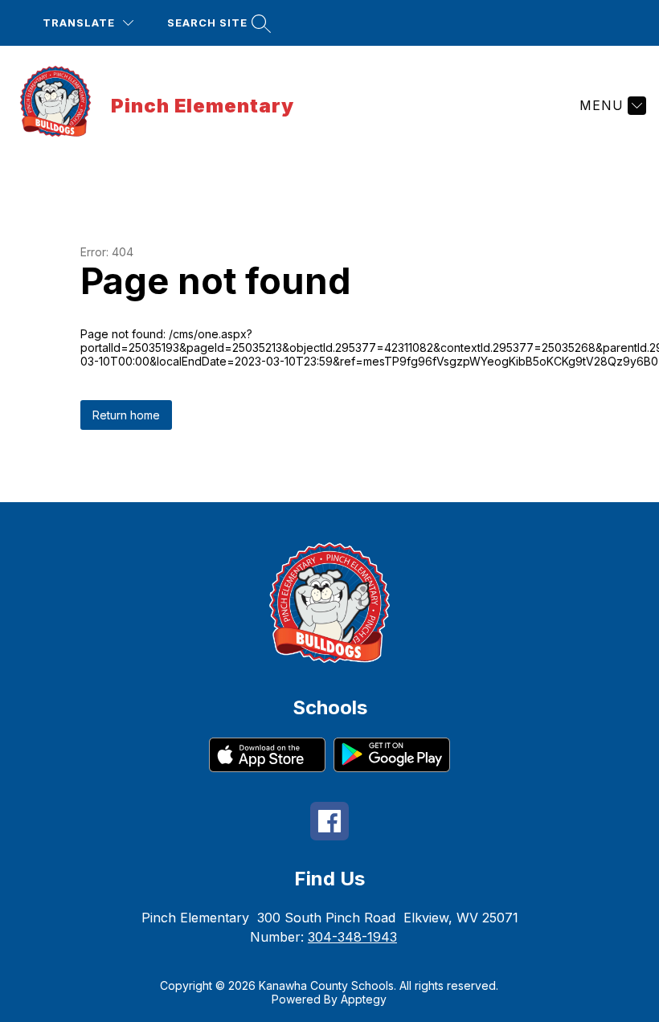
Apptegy (364, 999)
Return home (126, 415)
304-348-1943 (352, 937)
